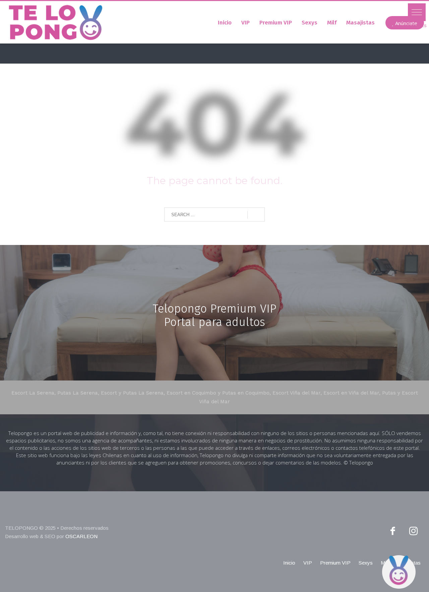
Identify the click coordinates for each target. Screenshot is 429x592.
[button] (417, 12)
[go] (256, 215)
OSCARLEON (81, 536)
